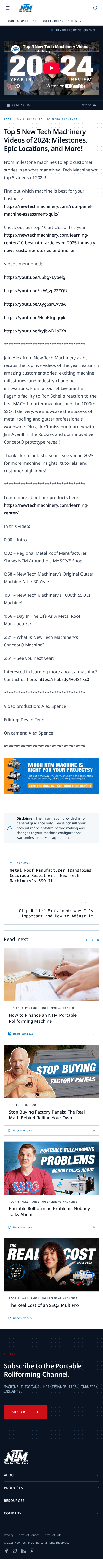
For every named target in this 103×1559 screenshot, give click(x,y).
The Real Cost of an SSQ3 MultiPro (44, 1305)
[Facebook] (6, 1550)
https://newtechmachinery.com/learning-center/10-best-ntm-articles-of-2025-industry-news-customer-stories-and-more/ (50, 242)
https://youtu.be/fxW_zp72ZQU (35, 290)
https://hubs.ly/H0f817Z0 (63, 679)
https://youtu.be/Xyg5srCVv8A (35, 304)
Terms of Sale (52, 1535)
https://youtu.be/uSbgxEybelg (34, 277)
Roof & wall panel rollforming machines (41, 119)
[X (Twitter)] (14, 1550)
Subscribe (22, 1412)
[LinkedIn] (23, 1550)
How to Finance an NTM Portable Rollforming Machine (43, 1018)
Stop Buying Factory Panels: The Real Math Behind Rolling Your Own (47, 1115)
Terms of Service (28, 1535)
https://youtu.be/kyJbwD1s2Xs (35, 331)
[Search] (95, 8)
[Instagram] (32, 1550)
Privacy (8, 1535)
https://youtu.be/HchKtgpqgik (34, 317)
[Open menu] (7, 8)
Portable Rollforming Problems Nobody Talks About (49, 1211)
